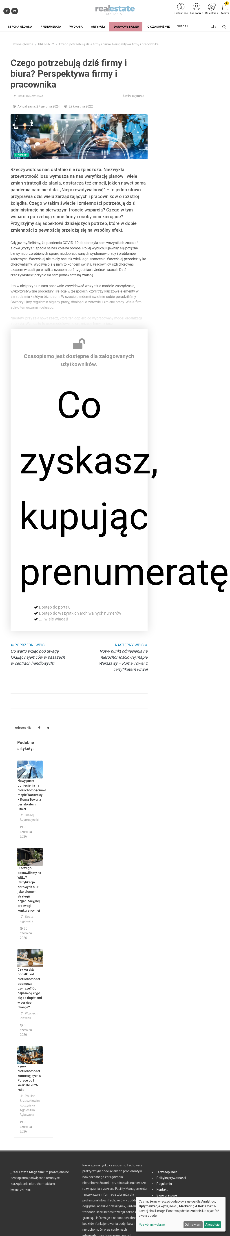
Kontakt (162, 1189)
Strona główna (22, 44)
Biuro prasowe (167, 1195)
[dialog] (181, 1214)
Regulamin (164, 1183)
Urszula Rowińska (30, 96)
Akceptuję (212, 1224)
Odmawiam (193, 1224)
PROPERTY (46, 44)
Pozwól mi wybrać (152, 1224)
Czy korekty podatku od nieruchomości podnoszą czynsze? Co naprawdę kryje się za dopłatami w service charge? (30, 988)
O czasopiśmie (167, 1172)
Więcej (182, 26)
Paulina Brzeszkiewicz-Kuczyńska (31, 1100)
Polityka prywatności (171, 1178)
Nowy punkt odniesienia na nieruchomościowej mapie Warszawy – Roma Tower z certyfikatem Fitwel (32, 795)
